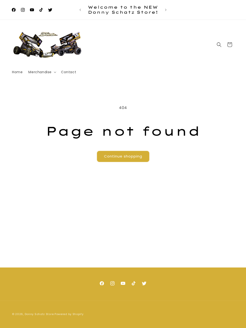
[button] (41, 72)
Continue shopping (123, 156)
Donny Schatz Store (39, 314)
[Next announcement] (165, 9)
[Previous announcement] (80, 9)
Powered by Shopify (69, 314)
